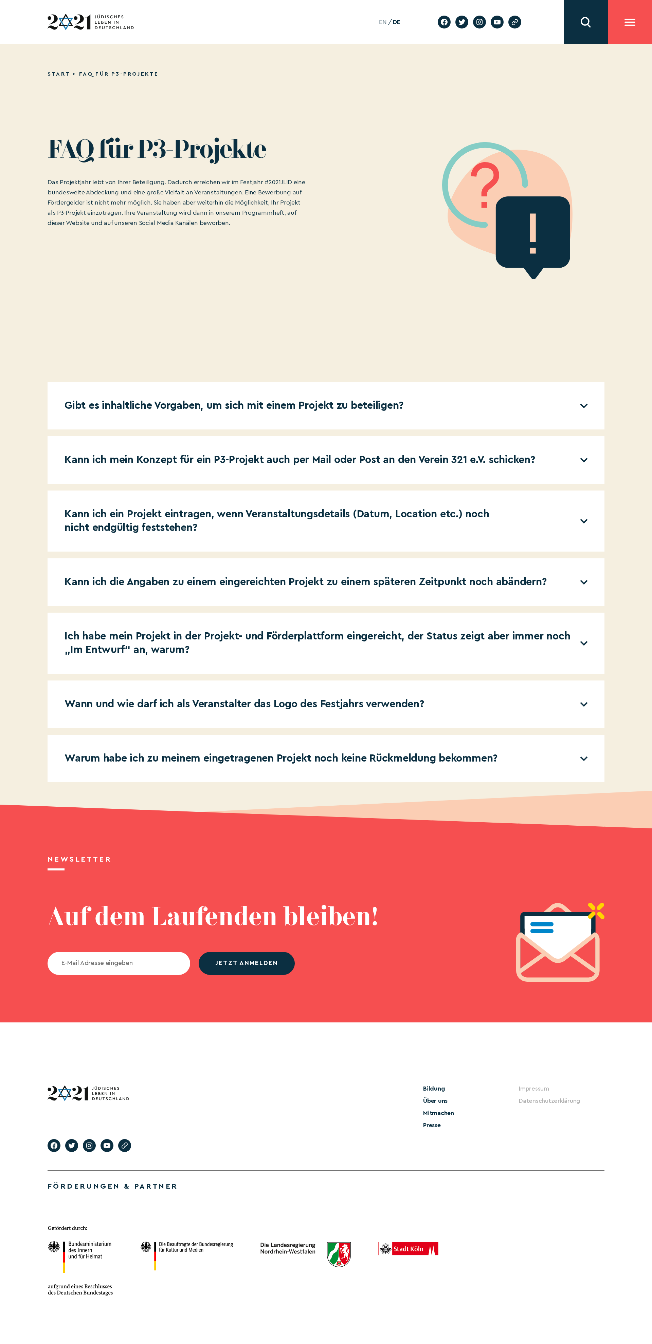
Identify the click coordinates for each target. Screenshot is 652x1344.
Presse (432, 1125)
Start (59, 74)
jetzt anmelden (246, 963)
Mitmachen (438, 1113)
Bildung (434, 1089)
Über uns (435, 1101)
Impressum (534, 1089)
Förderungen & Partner (113, 1186)
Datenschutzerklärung (549, 1101)
